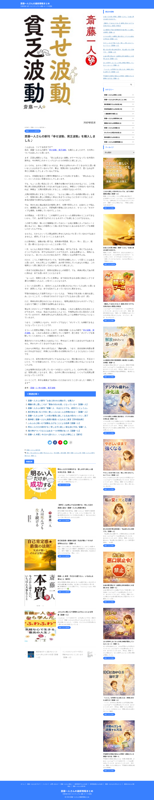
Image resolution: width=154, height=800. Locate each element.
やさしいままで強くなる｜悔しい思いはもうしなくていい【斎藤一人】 (118, 44)
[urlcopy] (71, 442)
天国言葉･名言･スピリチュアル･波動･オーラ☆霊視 (77, 794)
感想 (68, 453)
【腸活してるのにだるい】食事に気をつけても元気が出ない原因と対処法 (118, 24)
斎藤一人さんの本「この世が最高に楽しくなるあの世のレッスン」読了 (58, 416)
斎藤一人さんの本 (76, 453)
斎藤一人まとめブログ (33, 784)
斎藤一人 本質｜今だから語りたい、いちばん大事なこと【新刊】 (55, 434)
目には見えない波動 (36, 453)
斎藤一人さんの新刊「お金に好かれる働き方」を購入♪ (51, 400)
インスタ (45, 784)
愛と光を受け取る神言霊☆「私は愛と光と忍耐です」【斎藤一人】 (118, 51)
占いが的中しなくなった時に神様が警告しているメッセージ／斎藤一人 (118, 64)
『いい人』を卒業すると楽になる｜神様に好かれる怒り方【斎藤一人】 (118, 70)
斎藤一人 (33, 455)
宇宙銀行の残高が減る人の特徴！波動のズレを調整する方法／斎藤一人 (118, 77)
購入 (28, 453)
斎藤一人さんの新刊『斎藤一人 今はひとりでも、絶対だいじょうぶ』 (58, 408)
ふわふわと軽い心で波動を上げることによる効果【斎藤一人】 (54, 423)
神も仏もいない (48, 453)
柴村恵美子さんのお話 (81, 784)
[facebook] (55, 442)
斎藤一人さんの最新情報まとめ (35, 3)
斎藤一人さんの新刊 (88, 453)
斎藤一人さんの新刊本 (33, 450)
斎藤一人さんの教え (66, 784)
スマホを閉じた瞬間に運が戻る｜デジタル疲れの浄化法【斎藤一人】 (118, 37)
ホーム (23, 784)
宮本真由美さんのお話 (96, 784)
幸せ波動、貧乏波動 (60, 453)
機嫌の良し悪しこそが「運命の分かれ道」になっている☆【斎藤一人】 (58, 404)
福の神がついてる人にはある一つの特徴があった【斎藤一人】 (54, 431)
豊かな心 (27, 455)
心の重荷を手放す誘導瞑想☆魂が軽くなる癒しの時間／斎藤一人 (118, 31)
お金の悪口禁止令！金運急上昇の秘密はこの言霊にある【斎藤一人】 (118, 57)
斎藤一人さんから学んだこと (113, 784)
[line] (65, 442)
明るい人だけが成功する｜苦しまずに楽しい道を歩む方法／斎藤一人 (57, 427)
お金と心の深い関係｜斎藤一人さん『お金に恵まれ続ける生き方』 (118, 18)
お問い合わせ (54, 784)
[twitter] (50, 442)
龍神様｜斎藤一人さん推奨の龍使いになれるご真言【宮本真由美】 (56, 419)
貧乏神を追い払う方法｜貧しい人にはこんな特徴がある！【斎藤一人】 (58, 412)
